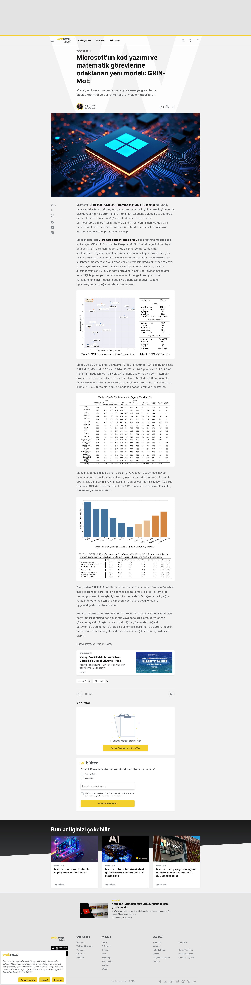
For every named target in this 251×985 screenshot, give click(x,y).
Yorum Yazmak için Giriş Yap (125, 748)
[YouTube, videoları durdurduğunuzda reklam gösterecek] (94, 910)
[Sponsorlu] (154, 662)
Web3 (104, 969)
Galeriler (80, 954)
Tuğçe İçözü (59, 884)
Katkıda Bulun (159, 950)
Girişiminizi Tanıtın (161, 957)
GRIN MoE (99, 681)
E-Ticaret (106, 946)
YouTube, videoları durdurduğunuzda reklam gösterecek (140, 905)
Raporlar (80, 957)
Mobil (104, 954)
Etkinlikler (114, 40)
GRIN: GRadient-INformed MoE (118, 239)
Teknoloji (106, 957)
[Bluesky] (182, 981)
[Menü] (52, 41)
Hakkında (157, 942)
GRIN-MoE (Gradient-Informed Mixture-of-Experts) (122, 204)
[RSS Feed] (194, 981)
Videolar (80, 950)
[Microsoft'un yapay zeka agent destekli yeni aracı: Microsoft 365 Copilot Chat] (176, 849)
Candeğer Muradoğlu (122, 918)
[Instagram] (176, 981)
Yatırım (105, 965)
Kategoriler (84, 40)
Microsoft (82, 681)
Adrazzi (83, 672)
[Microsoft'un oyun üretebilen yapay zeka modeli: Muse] (74, 849)
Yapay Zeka (82, 51)
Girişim (105, 950)
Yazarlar (156, 946)
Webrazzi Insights (84, 946)
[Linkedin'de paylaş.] (52, 232)
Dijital (104, 942)
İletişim (156, 961)
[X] (159, 981)
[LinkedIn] (165, 981)
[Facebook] (188, 981)
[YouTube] (171, 981)
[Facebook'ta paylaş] (52, 222)
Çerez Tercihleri (185, 950)
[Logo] (64, 40)
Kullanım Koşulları (186, 957)
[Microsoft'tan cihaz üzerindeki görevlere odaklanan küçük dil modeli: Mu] (125, 849)
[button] (125, 324)
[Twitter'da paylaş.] (52, 227)
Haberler (80, 942)
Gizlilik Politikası (185, 954)
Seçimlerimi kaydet (107, 803)
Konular (100, 40)
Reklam (156, 954)
